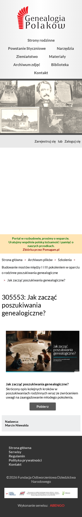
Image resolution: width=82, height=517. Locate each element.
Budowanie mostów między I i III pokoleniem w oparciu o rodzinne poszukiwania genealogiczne (41, 270)
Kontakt (41, 72)
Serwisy (15, 452)
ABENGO (57, 505)
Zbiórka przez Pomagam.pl (41, 249)
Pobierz (43, 406)
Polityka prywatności (25, 460)
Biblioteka (60, 64)
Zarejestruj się (45, 141)
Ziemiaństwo (27, 56)
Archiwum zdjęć (26, 64)
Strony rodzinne (41, 40)
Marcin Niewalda (16, 425)
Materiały (57, 56)
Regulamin (17, 456)
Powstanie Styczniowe (27, 48)
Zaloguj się (72, 141)
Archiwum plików (40, 260)
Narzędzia (65, 48)
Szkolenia (65, 260)
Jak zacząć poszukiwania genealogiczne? (36, 280)
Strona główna (12, 260)
